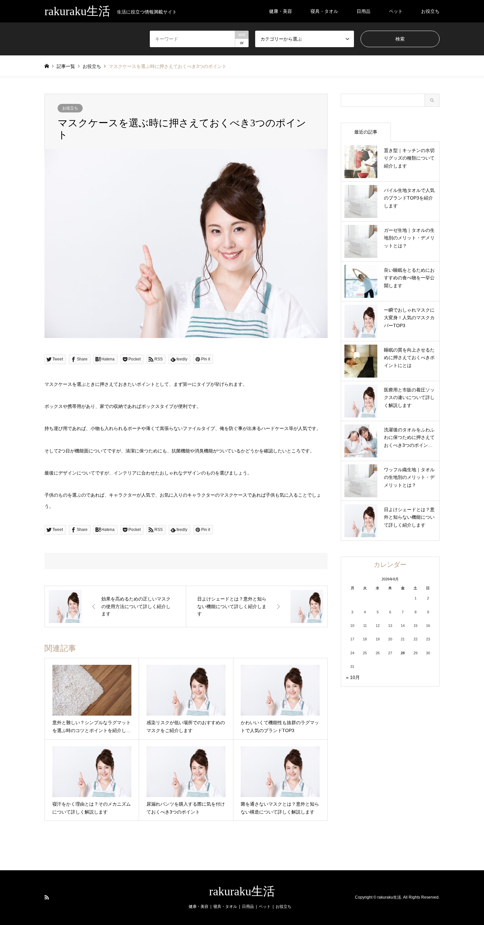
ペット (396, 11)
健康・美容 (280, 11)
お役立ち (430, 11)
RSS (46, 897)
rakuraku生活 (242, 891)
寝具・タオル (324, 11)
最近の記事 (365, 132)
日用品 (363, 11)
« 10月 (353, 677)
